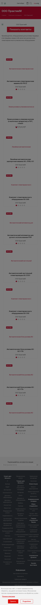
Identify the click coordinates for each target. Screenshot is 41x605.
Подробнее (27, 601)
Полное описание (8, 596)
